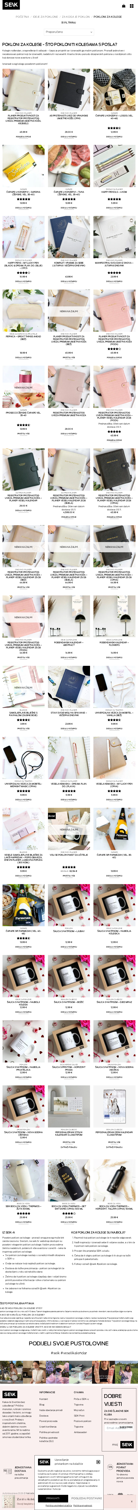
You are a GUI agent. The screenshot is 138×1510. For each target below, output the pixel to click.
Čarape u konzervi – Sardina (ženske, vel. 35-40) (23, 193)
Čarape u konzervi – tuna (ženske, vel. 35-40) (69, 193)
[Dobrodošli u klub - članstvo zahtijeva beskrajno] (80, 1372)
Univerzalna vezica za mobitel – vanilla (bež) (114, 714)
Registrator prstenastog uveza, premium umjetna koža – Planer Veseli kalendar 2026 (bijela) (68, 499)
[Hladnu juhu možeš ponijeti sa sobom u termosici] (57, 1372)
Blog (42, 1405)
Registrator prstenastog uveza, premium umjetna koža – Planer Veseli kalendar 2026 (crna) (114, 499)
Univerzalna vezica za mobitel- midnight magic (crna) (23, 785)
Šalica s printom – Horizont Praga (68, 1068)
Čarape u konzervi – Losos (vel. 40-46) (114, 117)
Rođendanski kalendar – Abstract (68, 644)
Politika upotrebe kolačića (59, 1506)
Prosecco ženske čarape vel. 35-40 (23, 414)
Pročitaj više (69, 357)
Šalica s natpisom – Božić (69, 1002)
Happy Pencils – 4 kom (114, 192)
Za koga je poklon (76, 17)
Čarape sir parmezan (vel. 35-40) (114, 856)
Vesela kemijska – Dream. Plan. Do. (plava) (69, 785)
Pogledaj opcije (23, 137)
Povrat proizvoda (49, 1421)
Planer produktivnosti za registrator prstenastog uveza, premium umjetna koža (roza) (114, 340)
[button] (98, 1462)
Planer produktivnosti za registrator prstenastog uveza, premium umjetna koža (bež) (69, 340)
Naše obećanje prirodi (51, 1410)
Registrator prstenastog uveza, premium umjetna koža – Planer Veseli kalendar (23, 498)
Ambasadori (80, 1432)
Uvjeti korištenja (48, 1427)
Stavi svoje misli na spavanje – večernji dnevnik (69, 714)
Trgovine (78, 1427)
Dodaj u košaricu (69, 137)
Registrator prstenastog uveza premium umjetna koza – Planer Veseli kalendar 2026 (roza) (114, 417)
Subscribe (126, 1427)
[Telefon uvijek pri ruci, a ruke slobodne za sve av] (126, 1372)
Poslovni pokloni (82, 1421)
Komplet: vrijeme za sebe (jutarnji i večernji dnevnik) (69, 264)
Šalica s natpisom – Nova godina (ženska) (23, 1133)
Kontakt (44, 1399)
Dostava (44, 1416)
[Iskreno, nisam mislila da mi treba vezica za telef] (11, 1372)
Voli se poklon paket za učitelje (69, 855)
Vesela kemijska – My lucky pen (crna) (114, 785)
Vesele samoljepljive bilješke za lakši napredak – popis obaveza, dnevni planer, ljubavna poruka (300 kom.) (23, 859)
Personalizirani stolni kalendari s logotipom (68, 1133)
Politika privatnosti (83, 1506)
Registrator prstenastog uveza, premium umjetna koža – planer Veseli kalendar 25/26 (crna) (114, 576)
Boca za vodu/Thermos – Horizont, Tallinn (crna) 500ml (114, 1207)
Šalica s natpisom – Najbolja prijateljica (23, 1068)
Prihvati (53, 1498)
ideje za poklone (45, 17)
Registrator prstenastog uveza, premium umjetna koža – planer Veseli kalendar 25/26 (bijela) (68, 576)
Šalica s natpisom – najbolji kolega (23, 1003)
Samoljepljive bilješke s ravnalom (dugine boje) (23, 714)
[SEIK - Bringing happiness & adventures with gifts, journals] (19, 5)
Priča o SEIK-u (81, 1399)
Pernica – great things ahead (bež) (23, 338)
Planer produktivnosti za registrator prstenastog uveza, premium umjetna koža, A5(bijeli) (23, 119)
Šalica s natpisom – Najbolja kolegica (114, 932)
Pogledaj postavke (86, 1498)
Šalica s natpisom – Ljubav (69, 931)
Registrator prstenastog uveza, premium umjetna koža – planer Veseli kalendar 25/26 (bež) (23, 576)
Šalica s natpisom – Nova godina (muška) (114, 1068)
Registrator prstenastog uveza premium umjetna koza (69, 414)
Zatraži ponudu (69, 1147)
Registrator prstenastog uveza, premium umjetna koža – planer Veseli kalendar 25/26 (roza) (23, 646)
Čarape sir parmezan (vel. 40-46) (23, 932)
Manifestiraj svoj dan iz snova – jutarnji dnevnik (114, 264)
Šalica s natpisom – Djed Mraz (114, 1002)
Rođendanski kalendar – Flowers (114, 644)
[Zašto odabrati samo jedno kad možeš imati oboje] (103, 1372)
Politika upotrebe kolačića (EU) (49, 1439)
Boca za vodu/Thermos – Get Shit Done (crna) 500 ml (69, 1207)
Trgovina (78, 1405)
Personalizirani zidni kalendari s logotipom (114, 1133)
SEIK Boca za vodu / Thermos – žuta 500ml (23, 1207)
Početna (22, 17)
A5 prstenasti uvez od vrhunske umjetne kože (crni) (69, 117)
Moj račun (79, 1410)
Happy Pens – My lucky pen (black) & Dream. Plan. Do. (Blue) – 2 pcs (23, 265)
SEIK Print (79, 1416)
